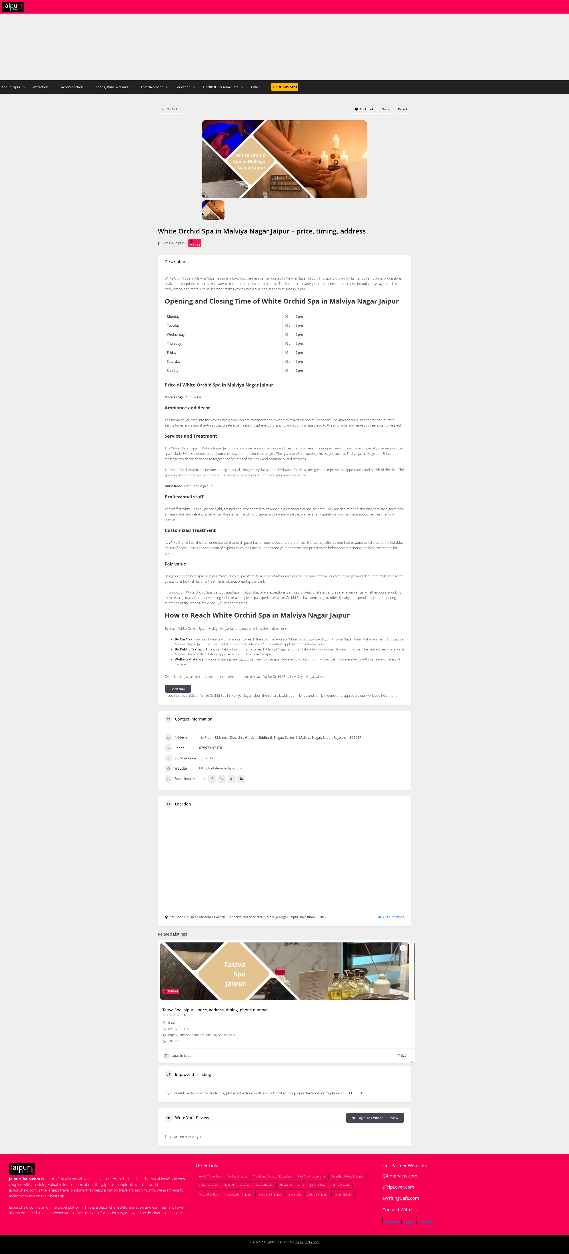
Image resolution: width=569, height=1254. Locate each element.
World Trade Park (209, 1176)
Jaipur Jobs (294, 1194)
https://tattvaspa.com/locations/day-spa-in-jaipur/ (202, 1035)
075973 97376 (210, 747)
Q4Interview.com (399, 1176)
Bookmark (367, 109)
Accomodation (72, 87)
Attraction (40, 87)
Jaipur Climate (341, 1185)
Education (182, 87)
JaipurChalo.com (307, 1242)
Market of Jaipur (237, 1176)
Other (255, 87)
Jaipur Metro (318, 1185)
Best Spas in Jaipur (198, 486)
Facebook (392, 1221)
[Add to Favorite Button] (403, 948)
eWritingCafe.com (400, 1198)
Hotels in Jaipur (208, 1185)
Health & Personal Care (220, 87)
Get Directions (393, 917)
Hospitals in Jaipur (270, 1194)
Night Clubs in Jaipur (237, 1185)
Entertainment (152, 87)
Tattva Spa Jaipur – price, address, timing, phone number (215, 1009)
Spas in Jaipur (173, 243)
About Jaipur (10, 87)
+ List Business (285, 87)
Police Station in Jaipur (238, 1194)
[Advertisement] (284, 47)
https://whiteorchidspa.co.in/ (221, 768)
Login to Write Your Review (378, 1118)
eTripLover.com (398, 1187)
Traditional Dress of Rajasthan (272, 1176)
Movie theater (265, 1185)
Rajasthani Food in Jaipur (347, 1176)
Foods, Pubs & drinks (112, 87)
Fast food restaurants (312, 1176)
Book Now (178, 689)
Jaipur (172, 1022)
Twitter (409, 1221)
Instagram (426, 1221)
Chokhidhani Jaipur (291, 1185)
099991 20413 (178, 1029)
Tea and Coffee (208, 1194)
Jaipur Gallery (343, 1194)
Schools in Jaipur (318, 1194)
